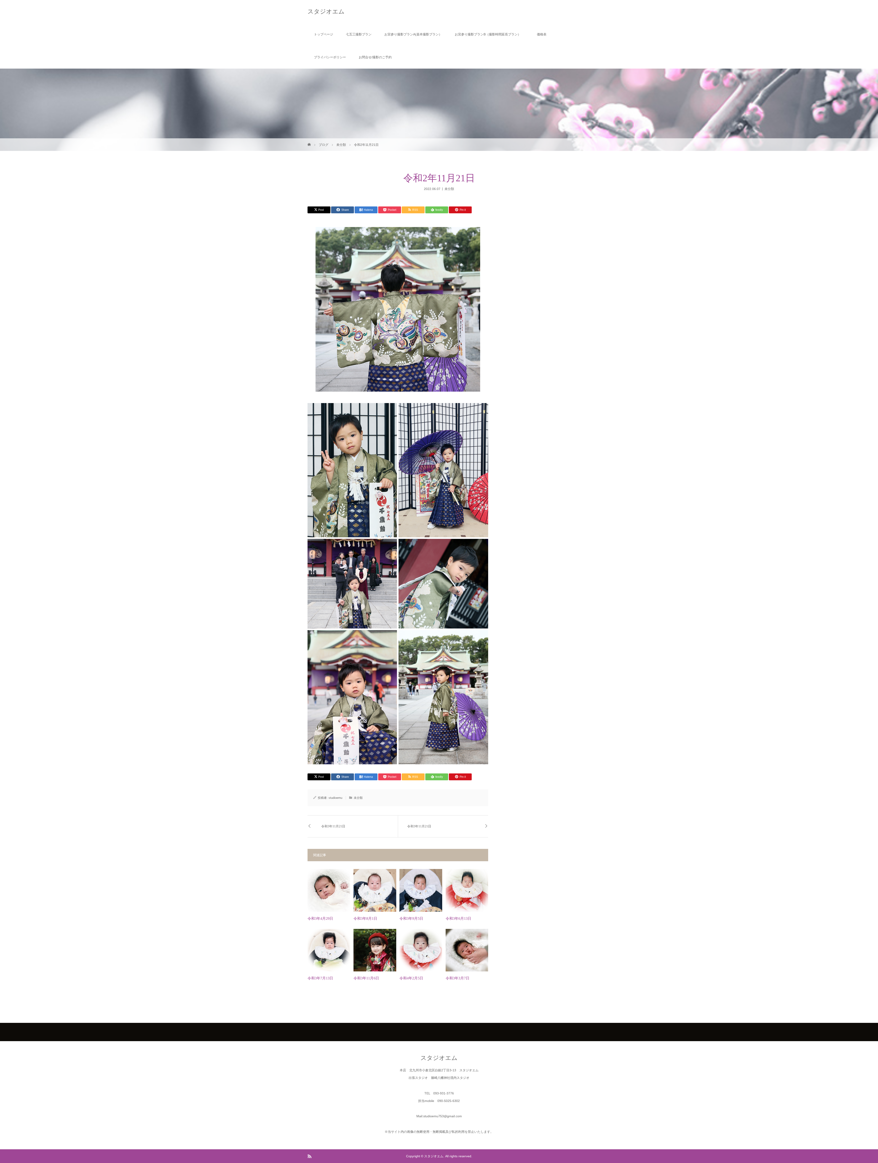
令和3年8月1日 (365, 918)
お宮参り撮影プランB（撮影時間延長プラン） (489, 34)
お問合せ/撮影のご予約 (375, 57)
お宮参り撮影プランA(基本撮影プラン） (413, 34)
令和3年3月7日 (457, 978)
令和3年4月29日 (320, 918)
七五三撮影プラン (359, 34)
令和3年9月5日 (411, 918)
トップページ (323, 34)
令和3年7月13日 (320, 978)
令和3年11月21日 (333, 826)
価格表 (541, 34)
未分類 (449, 188)
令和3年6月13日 (458, 918)
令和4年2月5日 (411, 978)
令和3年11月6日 (366, 978)
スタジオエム (326, 11)
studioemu (335, 797)
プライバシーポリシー (330, 57)
